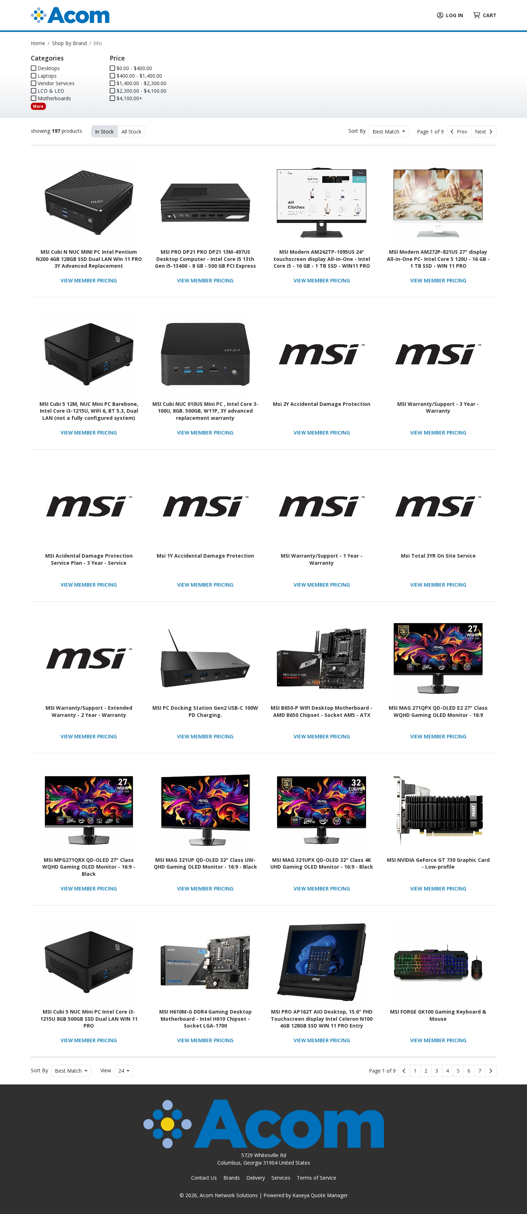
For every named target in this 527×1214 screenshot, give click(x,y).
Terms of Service (316, 1177)
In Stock (104, 131)
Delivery (255, 1177)
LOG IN (454, 15)
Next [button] (482, 131)
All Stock (131, 131)
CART (490, 15)
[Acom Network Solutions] (70, 14)
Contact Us (204, 1177)
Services (280, 1177)
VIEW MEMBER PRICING (89, 280)
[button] (415, 1071)
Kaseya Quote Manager (320, 1195)
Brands (231, 1177)
